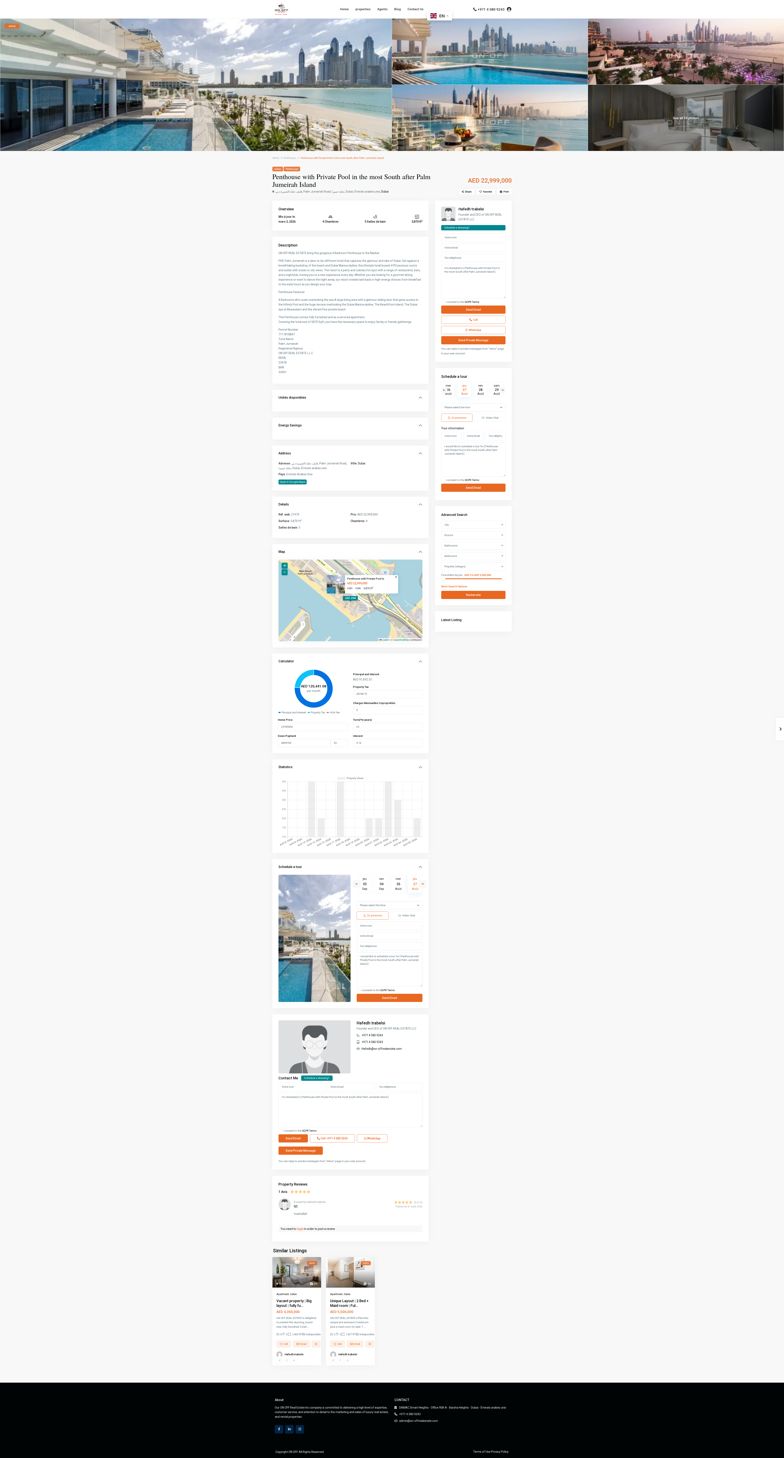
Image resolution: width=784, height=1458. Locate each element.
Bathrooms (451, 545)
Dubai (385, 191)
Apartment (282, 1294)
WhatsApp (373, 1138)
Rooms (448, 535)
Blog (397, 9)
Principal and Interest (366, 674)
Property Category (455, 566)
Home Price (285, 719)
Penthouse (289, 158)
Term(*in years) (362, 719)
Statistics (285, 767)
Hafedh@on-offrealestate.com (382, 1048)
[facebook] (279, 1429)
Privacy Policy (500, 1451)
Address (284, 453)
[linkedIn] (289, 1429)
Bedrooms (450, 556)
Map (281, 552)
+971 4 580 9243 (491, 9)
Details (283, 504)
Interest (358, 735)
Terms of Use (481, 1451)
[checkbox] (358, 990)
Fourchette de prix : (452, 574)
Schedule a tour (290, 867)
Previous (357, 884)
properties (363, 9)
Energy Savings (290, 425)
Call (334, 1138)
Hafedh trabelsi (371, 1023)
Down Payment (287, 735)
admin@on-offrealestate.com (418, 1420)
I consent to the (378, 990)
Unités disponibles (292, 397)
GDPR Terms (387, 990)
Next (422, 884)
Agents (382, 9)
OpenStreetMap (401, 639)
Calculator (286, 661)
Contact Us (415, 9)
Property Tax (361, 686)
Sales (277, 169)
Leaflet (385, 639)
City (446, 524)
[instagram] (300, 1429)
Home (344, 9)
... (308, 1326)
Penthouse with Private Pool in (365, 578)
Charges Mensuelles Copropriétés (374, 703)
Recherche (473, 595)
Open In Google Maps (292, 481)
